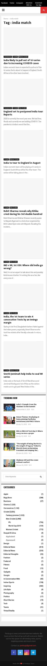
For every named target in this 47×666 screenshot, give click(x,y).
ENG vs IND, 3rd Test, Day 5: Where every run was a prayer (29, 432)
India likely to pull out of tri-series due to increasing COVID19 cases (22, 61)
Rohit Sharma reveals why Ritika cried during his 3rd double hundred (23, 212)
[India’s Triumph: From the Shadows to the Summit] (9, 407)
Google (7, 575)
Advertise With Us (29, 4)
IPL (9, 522)
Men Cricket (22, 108)
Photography (9, 593)
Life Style (7, 589)
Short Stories (9, 600)
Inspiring (7, 586)
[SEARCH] (40, 476)
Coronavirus (7, 56)
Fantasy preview (12, 515)
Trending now (10, 398)
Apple (6, 494)
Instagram (19, 3)
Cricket (15, 56)
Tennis (6, 607)
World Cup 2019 (14, 526)
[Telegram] (33, 652)
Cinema (7, 505)
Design (6, 543)
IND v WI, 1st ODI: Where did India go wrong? (23, 266)
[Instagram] (26, 652)
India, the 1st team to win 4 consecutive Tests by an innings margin (21, 320)
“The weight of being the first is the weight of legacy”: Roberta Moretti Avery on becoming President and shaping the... (29, 447)
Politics (7, 596)
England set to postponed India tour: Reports (23, 113)
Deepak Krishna (10, 533)
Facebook (4, 3)
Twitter (12, 3)
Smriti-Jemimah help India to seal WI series (23, 375)
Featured (7, 561)
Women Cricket (23, 56)
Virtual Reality (9, 611)
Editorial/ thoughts (11, 554)
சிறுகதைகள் (10, 540)
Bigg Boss (8, 498)
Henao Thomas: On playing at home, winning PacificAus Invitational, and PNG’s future (28, 419)
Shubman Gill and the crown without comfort (27, 461)
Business (7, 501)
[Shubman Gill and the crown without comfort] (9, 463)
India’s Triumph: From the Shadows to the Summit (26, 405)
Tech (5, 604)
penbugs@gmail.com (28, 646)
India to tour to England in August (22, 163)
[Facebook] (13, 652)
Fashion (7, 558)
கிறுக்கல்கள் (10, 536)
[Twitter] (20, 652)
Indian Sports (9, 582)
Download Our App (38, 4)
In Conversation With (12, 579)
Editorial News (9, 547)
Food (6, 568)
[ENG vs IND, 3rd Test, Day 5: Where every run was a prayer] (9, 434)
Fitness (6, 565)
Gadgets (7, 572)
